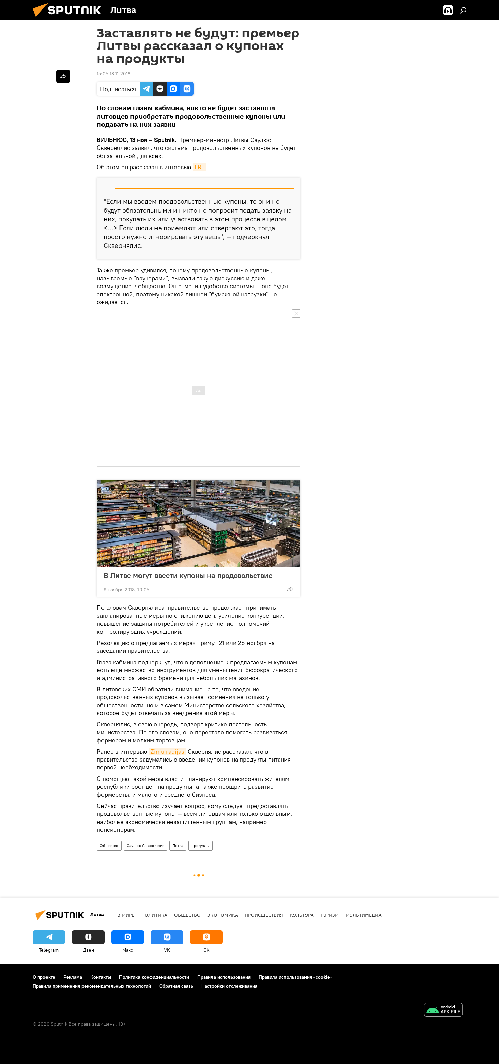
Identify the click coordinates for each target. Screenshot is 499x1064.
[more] (290, 589)
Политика (154, 915)
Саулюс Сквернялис (145, 845)
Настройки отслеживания (229, 986)
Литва (177, 845)
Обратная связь (176, 986)
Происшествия (264, 915)
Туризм (329, 915)
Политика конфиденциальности (154, 977)
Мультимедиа (364, 915)
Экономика (222, 915)
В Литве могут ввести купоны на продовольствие (188, 575)
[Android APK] (443, 1010)
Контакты (100, 977)
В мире (125, 915)
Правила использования (224, 977)
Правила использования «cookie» (295, 977)
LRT (200, 167)
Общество (109, 845)
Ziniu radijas (167, 751)
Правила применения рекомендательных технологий (92, 986)
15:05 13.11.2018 (113, 74)
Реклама (72, 977)
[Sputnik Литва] (69, 19)
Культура (302, 915)
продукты (200, 845)
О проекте (44, 977)
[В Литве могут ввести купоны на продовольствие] (198, 523)
